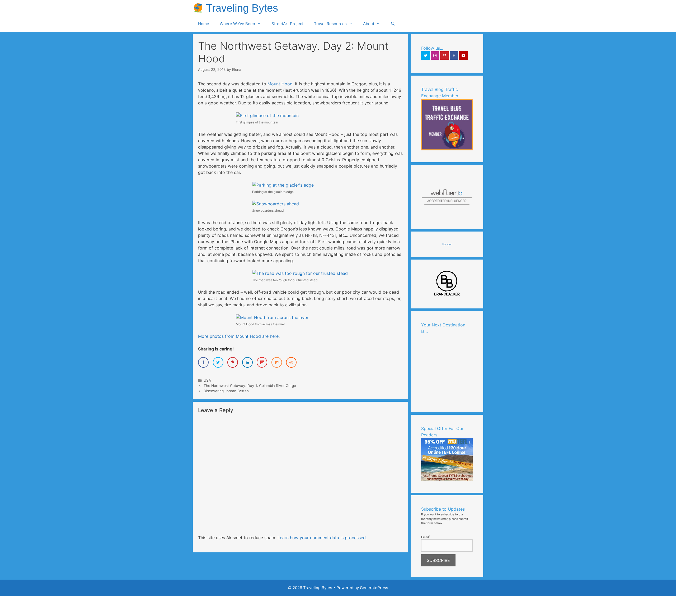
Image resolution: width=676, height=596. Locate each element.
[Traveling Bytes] (199, 8)
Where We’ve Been (237, 23)
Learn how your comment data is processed (322, 537)
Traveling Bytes (242, 8)
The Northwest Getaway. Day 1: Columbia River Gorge (250, 386)
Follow (447, 244)
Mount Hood (280, 83)
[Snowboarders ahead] (275, 203)
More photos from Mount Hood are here (238, 336)
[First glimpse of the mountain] (267, 115)
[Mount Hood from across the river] (272, 317)
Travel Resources (330, 23)
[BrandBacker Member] (447, 295)
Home (203, 23)
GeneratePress (374, 587)
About (368, 23)
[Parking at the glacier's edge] (283, 185)
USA (207, 380)
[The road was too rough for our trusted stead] (300, 273)
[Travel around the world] (447, 149)
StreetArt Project (287, 23)
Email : (426, 537)
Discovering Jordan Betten (226, 391)
